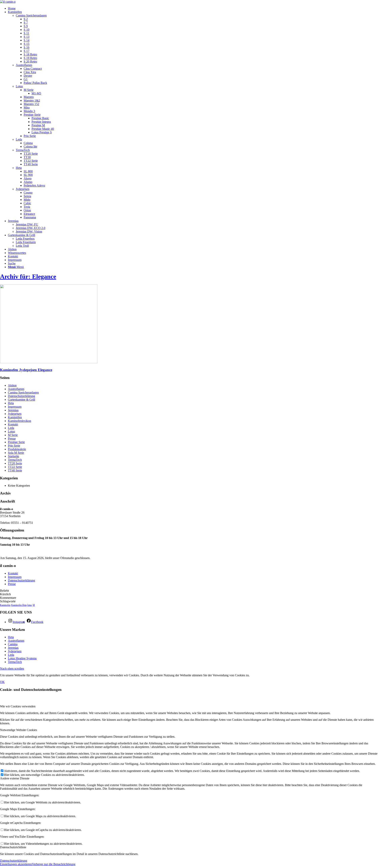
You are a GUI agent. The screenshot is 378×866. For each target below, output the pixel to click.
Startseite (13, 456)
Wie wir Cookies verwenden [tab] (17, 706)
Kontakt (13, 424)
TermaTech (23, 150)
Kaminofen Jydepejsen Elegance (26, 370)
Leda (19, 139)
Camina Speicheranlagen (31, 15)
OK (2, 682)
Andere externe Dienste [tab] (14, 778)
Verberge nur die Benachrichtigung (53, 864)
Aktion (12, 385)
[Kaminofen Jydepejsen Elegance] (48, 362)
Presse (12, 438)
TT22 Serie (15, 467)
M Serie (13, 435)
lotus (29, 605)
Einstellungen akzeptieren (16, 864)
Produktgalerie (17, 449)
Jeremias (13, 410)
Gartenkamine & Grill (21, 399)
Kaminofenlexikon (19, 420)
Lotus (19, 86)
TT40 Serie (15, 470)
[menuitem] (193, 8)
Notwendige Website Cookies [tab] (18, 730)
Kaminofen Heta (19, 605)
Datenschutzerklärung (21, 396)
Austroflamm (24, 65)
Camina (13, 644)
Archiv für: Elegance (28, 276)
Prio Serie (14, 445)
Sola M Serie (16, 452)
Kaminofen (5, 605)
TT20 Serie (15, 463)
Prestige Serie (16, 442)
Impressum (14, 406)
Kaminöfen (15, 417)
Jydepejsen (22, 189)
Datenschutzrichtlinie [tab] (13, 847)
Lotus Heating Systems (22, 658)
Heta (19, 167)
